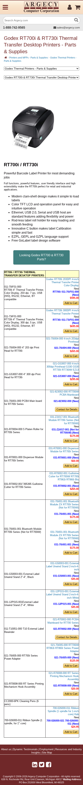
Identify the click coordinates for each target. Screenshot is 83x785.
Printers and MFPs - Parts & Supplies (28, 57)
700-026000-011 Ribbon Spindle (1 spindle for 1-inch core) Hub (63, 711)
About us (6, 749)
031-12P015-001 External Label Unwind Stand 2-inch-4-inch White (62, 594)
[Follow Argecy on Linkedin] (34, 764)
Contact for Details (67, 409)
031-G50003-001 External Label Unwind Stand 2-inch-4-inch (62, 566)
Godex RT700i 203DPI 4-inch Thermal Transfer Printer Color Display (62, 282)
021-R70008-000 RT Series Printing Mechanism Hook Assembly (64, 676)
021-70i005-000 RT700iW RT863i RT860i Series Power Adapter (63, 648)
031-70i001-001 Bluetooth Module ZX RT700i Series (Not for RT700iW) (64, 504)
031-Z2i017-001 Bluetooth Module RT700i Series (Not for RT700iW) (64, 420)
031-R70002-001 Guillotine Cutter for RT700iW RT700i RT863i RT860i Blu (64, 476)
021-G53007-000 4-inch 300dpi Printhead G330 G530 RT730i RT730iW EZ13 (63, 366)
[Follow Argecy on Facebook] (48, 764)
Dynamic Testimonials (25, 749)
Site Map (47, 752)
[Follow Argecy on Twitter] (41, 764)
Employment (46, 749)
